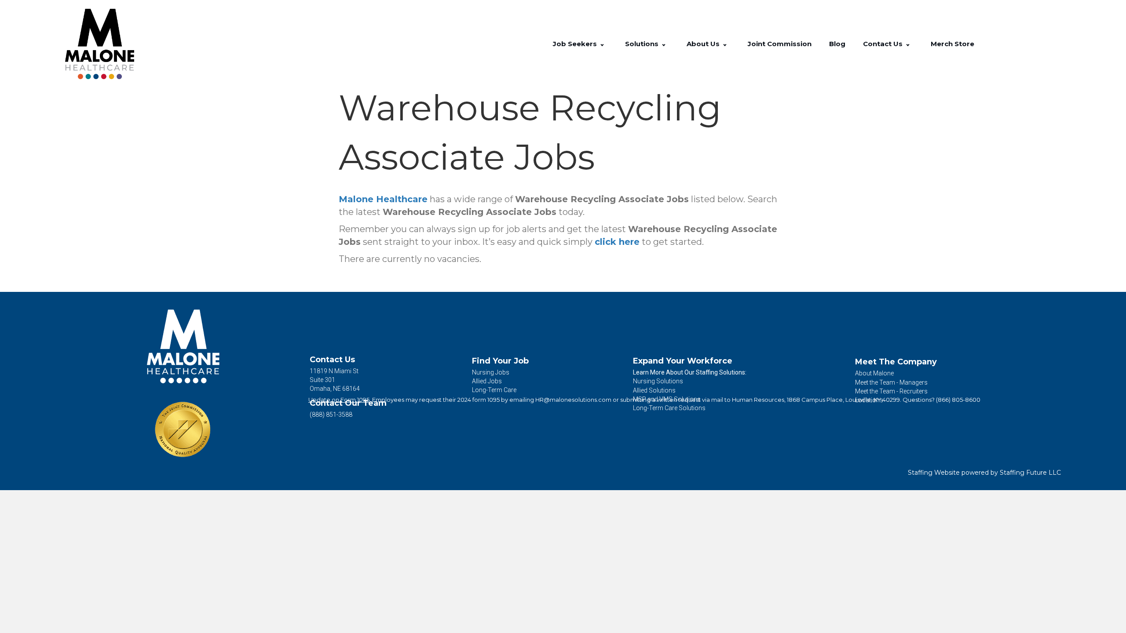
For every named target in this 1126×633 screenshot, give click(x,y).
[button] (602, 44)
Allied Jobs (487, 381)
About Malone (874, 373)
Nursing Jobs (490, 372)
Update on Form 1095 (338, 399)
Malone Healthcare (383, 199)
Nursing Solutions (658, 381)
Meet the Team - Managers (891, 382)
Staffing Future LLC (1030, 473)
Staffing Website (934, 473)
